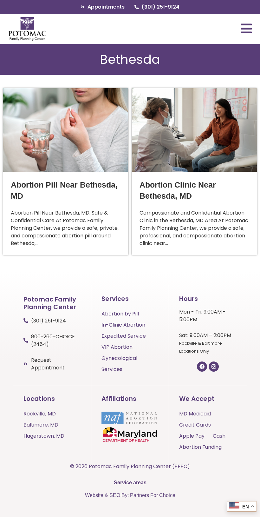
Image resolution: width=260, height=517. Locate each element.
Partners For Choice (152, 495)
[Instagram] (214, 366)
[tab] (130, 482)
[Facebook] (202, 366)
